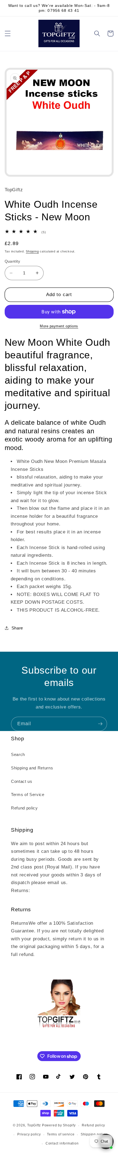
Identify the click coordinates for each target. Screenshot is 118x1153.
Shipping (32, 251)
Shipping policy (94, 1134)
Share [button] (17, 628)
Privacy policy (29, 1134)
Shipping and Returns (32, 768)
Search (18, 754)
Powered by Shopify (59, 1125)
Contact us (21, 781)
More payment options (59, 326)
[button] (7, 33)
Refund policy (24, 808)
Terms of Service (27, 794)
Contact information (62, 1143)
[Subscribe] (100, 724)
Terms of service (60, 1134)
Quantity (12, 261)
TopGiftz (34, 1125)
